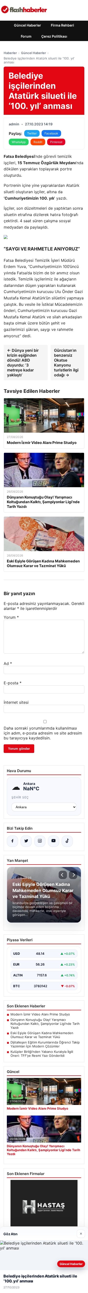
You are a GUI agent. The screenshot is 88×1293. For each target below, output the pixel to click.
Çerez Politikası (54, 36)
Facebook (51, 133)
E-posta (13, 682)
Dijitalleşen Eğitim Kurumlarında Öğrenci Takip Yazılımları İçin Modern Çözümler (45, 1044)
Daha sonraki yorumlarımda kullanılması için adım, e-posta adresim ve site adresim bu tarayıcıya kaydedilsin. (43, 733)
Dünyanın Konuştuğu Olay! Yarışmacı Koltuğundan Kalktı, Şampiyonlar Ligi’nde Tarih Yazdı (45, 1023)
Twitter (32, 133)
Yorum (11, 617)
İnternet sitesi (16, 702)
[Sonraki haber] (73, 875)
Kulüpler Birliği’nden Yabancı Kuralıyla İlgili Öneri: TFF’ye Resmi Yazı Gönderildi (42, 1054)
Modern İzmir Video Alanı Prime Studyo (40, 1014)
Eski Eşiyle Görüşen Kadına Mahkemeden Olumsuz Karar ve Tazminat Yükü (42, 1035)
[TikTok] (67, 841)
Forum (26, 36)
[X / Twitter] (26, 841)
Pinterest (56, 142)
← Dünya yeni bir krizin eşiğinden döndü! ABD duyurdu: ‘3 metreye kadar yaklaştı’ (23, 362)
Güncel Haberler (27, 25)
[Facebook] (12, 841)
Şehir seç (20, 797)
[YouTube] (53, 841)
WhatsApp (19, 142)
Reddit (37, 142)
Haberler (10, 53)
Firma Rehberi (62, 25)
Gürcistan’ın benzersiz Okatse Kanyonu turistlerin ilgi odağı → (66, 362)
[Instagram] (39, 841)
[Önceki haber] (63, 875)
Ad (8, 663)
